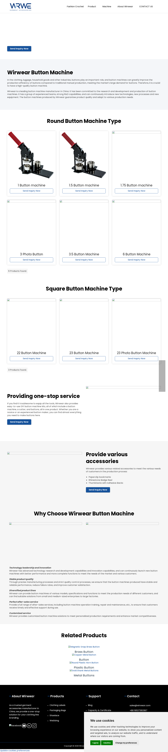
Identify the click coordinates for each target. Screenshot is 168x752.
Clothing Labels (57, 705)
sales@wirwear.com (140, 705)
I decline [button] (107, 743)
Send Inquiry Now (19, 48)
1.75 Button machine (136, 185)
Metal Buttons (84, 675)
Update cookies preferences (15, 750)
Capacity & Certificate (99, 710)
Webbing (54, 720)
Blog (90, 705)
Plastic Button (84, 667)
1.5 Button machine (84, 185)
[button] (158, 6)
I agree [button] (95, 743)
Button (84, 660)
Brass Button (84, 652)
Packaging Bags (58, 710)
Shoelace (54, 715)
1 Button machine (31, 185)
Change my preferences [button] (126, 743)
